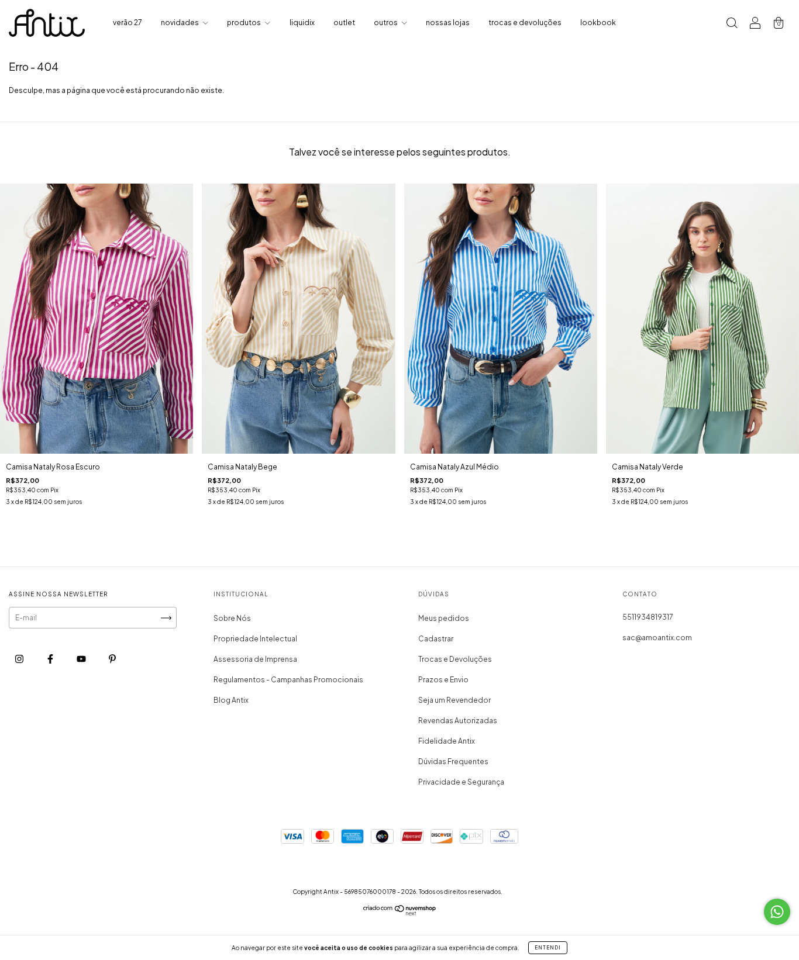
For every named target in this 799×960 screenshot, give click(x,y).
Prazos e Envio (443, 679)
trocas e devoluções (525, 22)
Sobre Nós (232, 618)
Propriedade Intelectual (255, 638)
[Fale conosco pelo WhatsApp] (777, 912)
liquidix (302, 22)
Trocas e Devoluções (455, 659)
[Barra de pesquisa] (732, 24)
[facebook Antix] (51, 659)
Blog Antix (231, 700)
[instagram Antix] (20, 659)
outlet (344, 22)
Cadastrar (435, 638)
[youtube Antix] (82, 659)
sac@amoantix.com (657, 637)
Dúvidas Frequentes (453, 761)
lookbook (598, 22)
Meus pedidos (443, 618)
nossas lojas (448, 22)
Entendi (548, 948)
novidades (180, 22)
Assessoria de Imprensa (255, 659)
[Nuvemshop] (399, 913)
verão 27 (127, 22)
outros (386, 22)
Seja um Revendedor (454, 700)
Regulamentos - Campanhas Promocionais (288, 679)
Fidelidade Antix (446, 741)
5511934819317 (647, 617)
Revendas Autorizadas (457, 720)
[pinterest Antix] (112, 659)
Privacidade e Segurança (461, 782)
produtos (244, 22)
